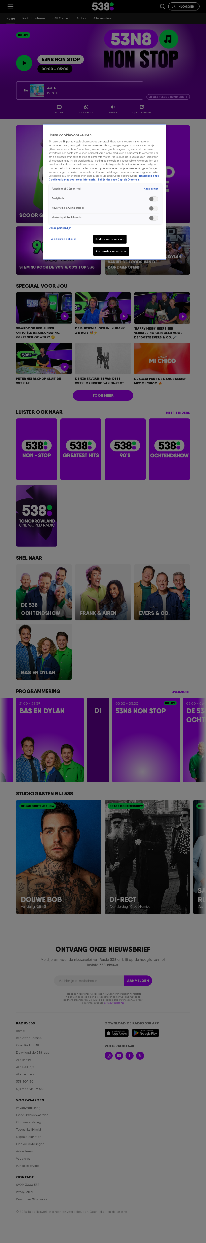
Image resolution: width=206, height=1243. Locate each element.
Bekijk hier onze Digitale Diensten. (118, 179)
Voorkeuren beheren (64, 239)
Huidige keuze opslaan (110, 239)
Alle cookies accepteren (111, 251)
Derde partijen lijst (60, 227)
